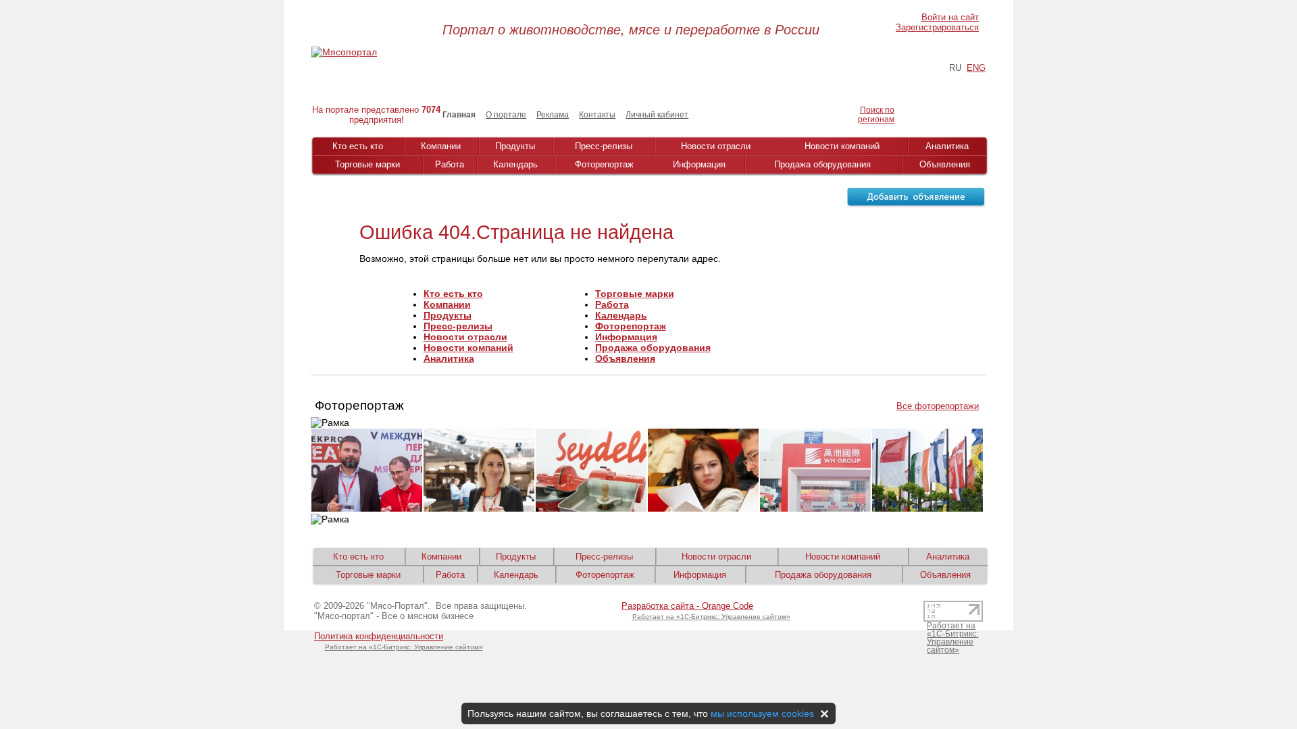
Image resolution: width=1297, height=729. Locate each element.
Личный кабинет (657, 114)
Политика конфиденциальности (378, 636)
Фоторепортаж (604, 164)
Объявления (944, 164)
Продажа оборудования (822, 164)
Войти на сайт (950, 17)
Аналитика (947, 146)
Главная (459, 114)
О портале (506, 114)
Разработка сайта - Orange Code (687, 606)
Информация (699, 164)
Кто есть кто (357, 146)
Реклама (552, 114)
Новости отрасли (716, 146)
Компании (441, 146)
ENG (976, 68)
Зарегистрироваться (937, 27)
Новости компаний (842, 146)
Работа (449, 164)
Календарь (515, 164)
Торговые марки (367, 164)
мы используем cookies (762, 713)
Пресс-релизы (603, 146)
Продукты (515, 146)
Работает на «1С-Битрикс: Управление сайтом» (404, 647)
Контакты (597, 114)
